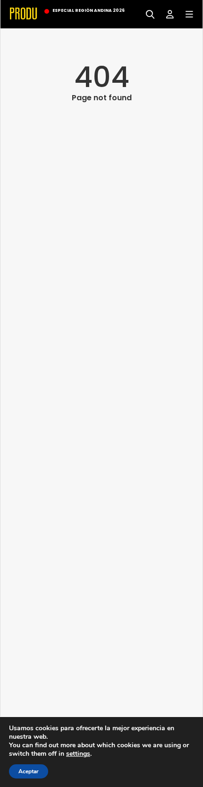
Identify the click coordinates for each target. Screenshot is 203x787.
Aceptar (28, 771)
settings (78, 754)
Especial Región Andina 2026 (88, 10)
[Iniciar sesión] (166, 13)
